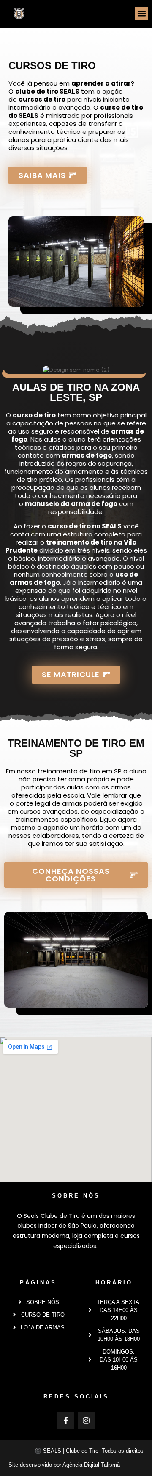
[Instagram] (86, 1420)
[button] (142, 13)
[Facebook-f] (65, 1420)
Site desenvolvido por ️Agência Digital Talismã (64, 1465)
